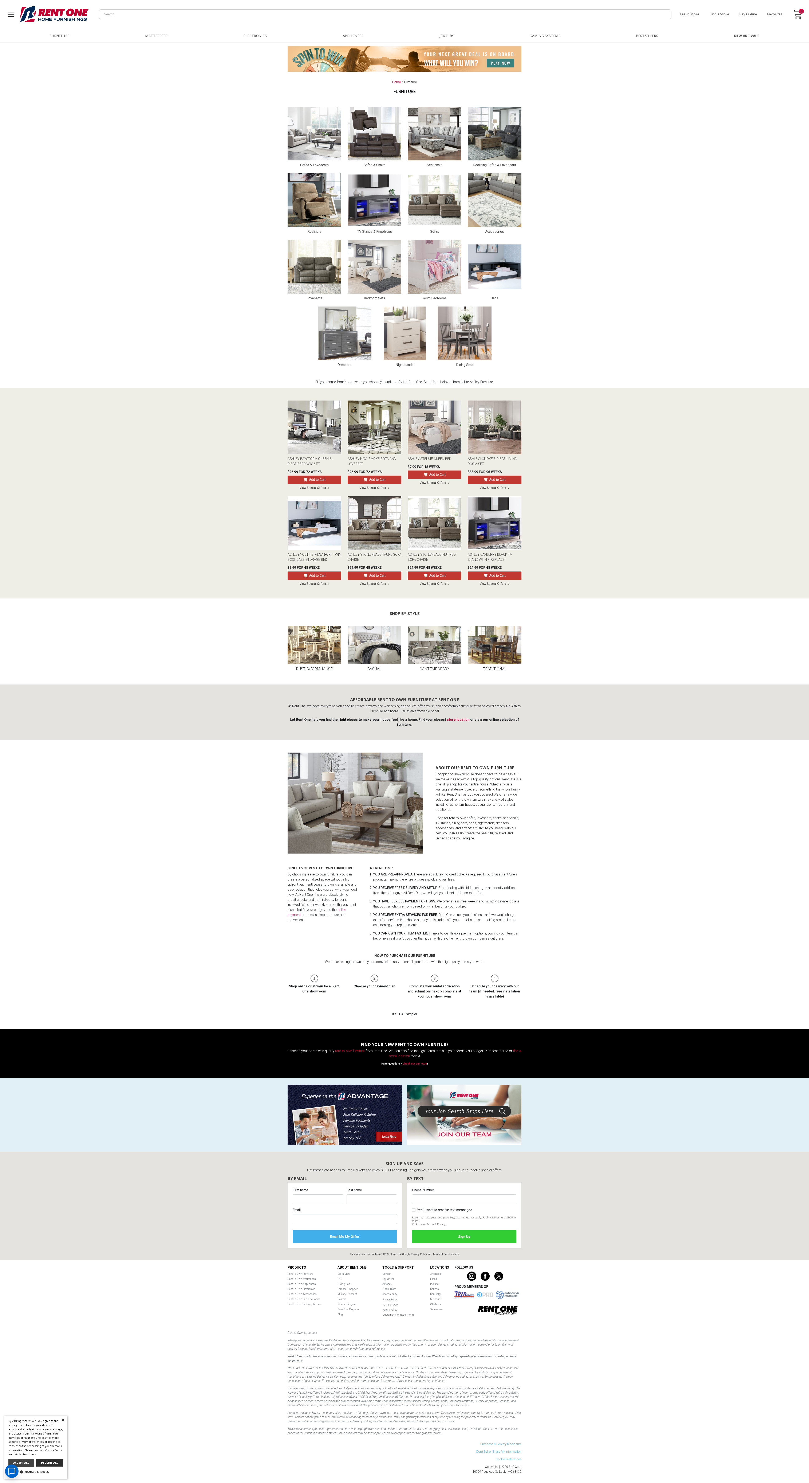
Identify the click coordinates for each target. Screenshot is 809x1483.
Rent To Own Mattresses (302, 1278)
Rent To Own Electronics (301, 1289)
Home (396, 82)
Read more (30, 1454)
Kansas (434, 1289)
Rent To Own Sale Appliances (304, 1304)
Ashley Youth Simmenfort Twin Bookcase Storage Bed (314, 557)
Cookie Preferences (508, 1459)
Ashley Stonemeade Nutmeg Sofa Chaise (432, 557)
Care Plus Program (348, 1309)
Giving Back (344, 1283)
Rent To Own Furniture (300, 1273)
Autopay (387, 1283)
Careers (342, 1299)
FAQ (340, 1278)
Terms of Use (390, 1304)
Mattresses (156, 36)
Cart (801, 11)
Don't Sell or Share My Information (498, 1451)
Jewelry (446, 36)
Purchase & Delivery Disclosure (500, 1444)
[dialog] (35, 1447)
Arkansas (435, 1273)
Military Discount (347, 1294)
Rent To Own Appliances (302, 1283)
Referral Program (347, 1304)
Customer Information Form (398, 1314)
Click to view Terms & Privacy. (429, 1224)
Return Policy (389, 1309)
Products (297, 1267)
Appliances (353, 36)
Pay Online (748, 14)
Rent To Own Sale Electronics (304, 1299)
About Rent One (352, 1267)
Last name (354, 1190)
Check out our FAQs (414, 1063)
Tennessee (436, 1309)
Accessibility (389, 1294)
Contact (386, 1273)
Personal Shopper (348, 1289)
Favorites (774, 14)
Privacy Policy (419, 1254)
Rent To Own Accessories (302, 1294)
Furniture (60, 36)
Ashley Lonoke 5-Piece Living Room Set (492, 461)
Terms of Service (442, 1254)
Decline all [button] (49, 1462)
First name (300, 1190)
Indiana (434, 1283)
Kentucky (435, 1294)
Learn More (689, 14)
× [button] (62, 1420)
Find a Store (719, 14)
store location (458, 720)
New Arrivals (746, 36)
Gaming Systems (545, 36)
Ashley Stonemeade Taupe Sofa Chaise (374, 557)
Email (297, 1210)
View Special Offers (313, 487)
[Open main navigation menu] (11, 14)
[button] (35, 1472)
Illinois (434, 1278)
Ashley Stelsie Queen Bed (429, 459)
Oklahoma (436, 1304)
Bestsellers (647, 36)
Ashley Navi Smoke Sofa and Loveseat (372, 461)
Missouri (435, 1299)
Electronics (255, 36)
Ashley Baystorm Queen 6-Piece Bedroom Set (310, 461)
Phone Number (423, 1190)
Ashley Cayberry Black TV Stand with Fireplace (490, 557)
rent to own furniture (350, 1051)
